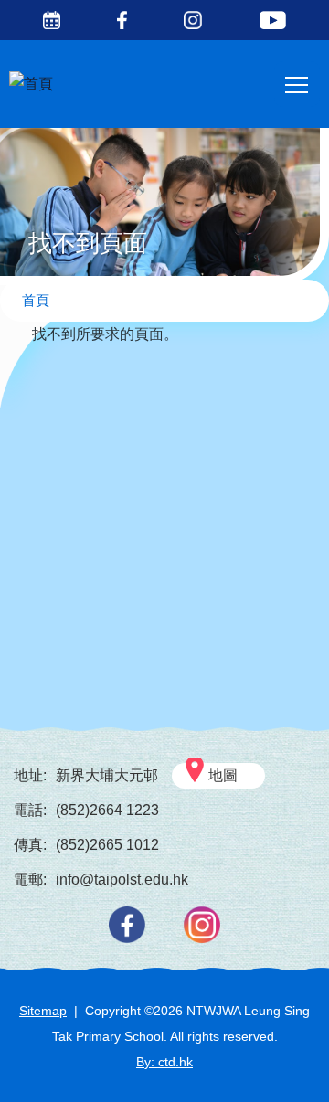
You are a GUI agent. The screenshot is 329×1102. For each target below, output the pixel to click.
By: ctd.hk (164, 1061)
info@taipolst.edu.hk (122, 879)
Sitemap (43, 1010)
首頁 (35, 300)
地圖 (223, 775)
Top (328, 1070)
